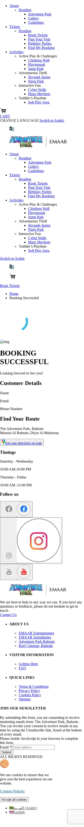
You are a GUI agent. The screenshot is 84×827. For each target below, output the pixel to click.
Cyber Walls (37, 90)
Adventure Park (39, 14)
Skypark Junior (39, 77)
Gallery (33, 18)
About (14, 6)
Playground (36, 64)
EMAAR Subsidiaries (35, 637)
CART (5, 116)
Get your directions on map (23, 443)
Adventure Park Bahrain (37, 642)
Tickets (14, 27)
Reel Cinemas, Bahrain (36, 646)
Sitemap (25, 699)
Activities (16, 52)
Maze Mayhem (39, 94)
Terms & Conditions (34, 687)
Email (4, 401)
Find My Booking (41, 48)
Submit (6, 752)
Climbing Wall (38, 60)
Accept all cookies (14, 799)
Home (13, 294)
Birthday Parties (40, 43)
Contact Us (8, 615)
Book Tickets (38, 35)
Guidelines (36, 22)
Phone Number (11, 409)
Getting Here (28, 664)
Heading (25, 10)
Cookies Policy (30, 695)
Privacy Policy (29, 691)
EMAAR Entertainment (36, 633)
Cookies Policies (12, 791)
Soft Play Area (38, 102)
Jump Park (36, 69)
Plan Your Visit (39, 39)
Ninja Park (36, 81)
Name (4, 393)
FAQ (22, 668)
